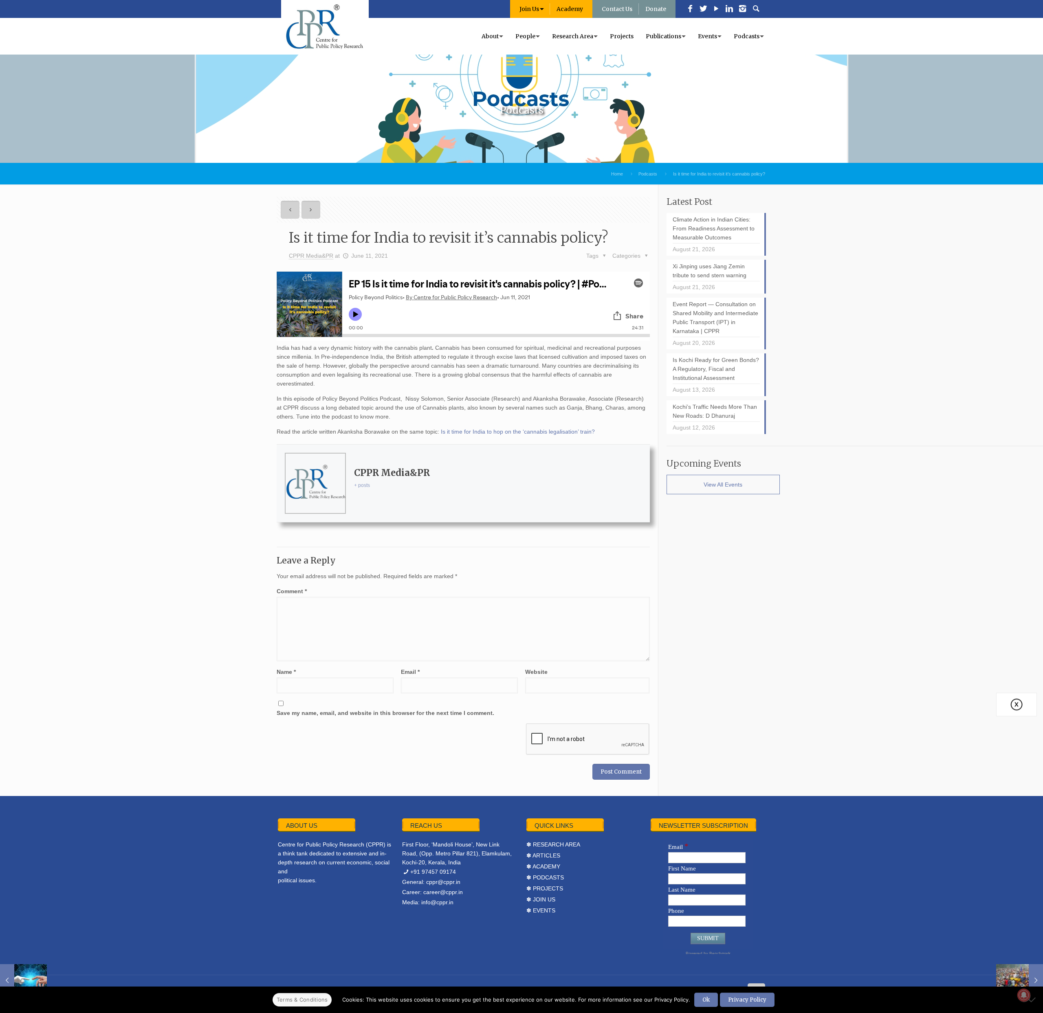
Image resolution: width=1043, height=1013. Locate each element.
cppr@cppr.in (443, 882)
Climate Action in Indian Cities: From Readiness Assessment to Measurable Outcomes (714, 228)
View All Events (723, 484)
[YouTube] (716, 9)
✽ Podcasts (545, 877)
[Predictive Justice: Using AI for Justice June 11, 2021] (23, 980)
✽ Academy (543, 866)
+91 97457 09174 (433, 871)
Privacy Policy (747, 999)
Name (286, 672)
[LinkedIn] (729, 9)
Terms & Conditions (302, 999)
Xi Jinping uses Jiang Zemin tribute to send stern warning (709, 270)
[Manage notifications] (1023, 995)
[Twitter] (703, 9)
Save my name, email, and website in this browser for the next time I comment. (385, 713)
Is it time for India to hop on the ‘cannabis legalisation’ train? (518, 431)
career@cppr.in (443, 892)
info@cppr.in (437, 902)
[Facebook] (690, 9)
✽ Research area (553, 844)
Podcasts (647, 173)
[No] (1033, 999)
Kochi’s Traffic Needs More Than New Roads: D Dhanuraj (715, 411)
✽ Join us (540, 899)
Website (536, 672)
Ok (706, 999)
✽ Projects (544, 888)
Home (617, 173)
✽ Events (540, 910)
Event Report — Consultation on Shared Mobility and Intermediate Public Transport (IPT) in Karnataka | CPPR (715, 317)
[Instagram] (742, 9)
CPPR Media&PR (311, 255)
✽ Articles (543, 855)
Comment (292, 591)
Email (410, 672)
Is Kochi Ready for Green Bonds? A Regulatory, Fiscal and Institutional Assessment (716, 369)
